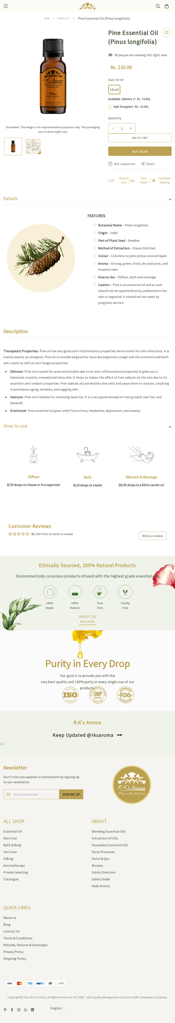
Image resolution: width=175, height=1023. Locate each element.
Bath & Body (12, 845)
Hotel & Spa (100, 858)
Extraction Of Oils (105, 838)
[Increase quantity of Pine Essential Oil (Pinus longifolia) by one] (130, 128)
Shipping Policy (14, 958)
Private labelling (15, 872)
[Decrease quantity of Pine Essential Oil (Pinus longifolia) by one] (113, 128)
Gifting (8, 858)
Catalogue (11, 879)
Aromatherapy (14, 865)
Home (47, 18)
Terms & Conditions (17, 938)
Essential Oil (63, 18)
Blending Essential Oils (109, 831)
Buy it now (140, 151)
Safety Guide (101, 879)
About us (9, 917)
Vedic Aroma (101, 886)
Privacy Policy (13, 952)
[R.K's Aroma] (87, 6)
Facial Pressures (103, 852)
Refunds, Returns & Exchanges (25, 945)
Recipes (97, 865)
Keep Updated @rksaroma (83, 735)
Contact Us (11, 931)
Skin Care (10, 838)
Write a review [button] (152, 536)
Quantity (114, 118)
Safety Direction (103, 872)
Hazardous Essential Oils (110, 845)
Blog (6, 924)
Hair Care (10, 852)
